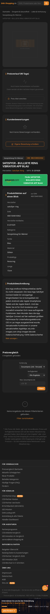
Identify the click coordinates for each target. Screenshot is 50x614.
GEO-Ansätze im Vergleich (13, 536)
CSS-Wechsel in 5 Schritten (13, 563)
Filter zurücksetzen (25, 418)
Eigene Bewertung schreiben (26, 144)
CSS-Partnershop (12, 496)
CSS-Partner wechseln (11, 502)
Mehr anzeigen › (12, 338)
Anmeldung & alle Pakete (12, 516)
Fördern (5, 486)
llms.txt (8, 583)
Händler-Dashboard (10, 519)
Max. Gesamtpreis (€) (27, 380)
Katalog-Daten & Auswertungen (15, 553)
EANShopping (8, 3)
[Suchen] (46, 3)
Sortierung (23, 363)
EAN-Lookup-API (8, 513)
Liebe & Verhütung (38, 11)
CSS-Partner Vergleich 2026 (13, 556)
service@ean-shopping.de (12, 539)
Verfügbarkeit (32, 371)
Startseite (6, 11)
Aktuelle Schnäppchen (11, 472)
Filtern (41, 388)
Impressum (7, 573)
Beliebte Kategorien (10, 479)
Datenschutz (7, 576)
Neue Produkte (8, 476)
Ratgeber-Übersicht (10, 549)
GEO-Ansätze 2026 (9, 559)
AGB (4, 579)
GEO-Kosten (7, 509)
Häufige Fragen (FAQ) (11, 482)
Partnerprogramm (9, 529)
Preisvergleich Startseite (12, 469)
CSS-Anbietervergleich (11, 532)
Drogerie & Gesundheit (20, 11)
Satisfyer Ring (18, 170)
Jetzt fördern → (9, 611)
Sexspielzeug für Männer (12, 15)
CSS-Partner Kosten (10, 499)
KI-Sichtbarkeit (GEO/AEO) (13, 506)
